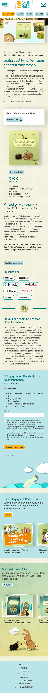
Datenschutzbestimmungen (16, 437)
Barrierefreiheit (24, 684)
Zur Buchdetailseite (13, 263)
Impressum (24, 671)
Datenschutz (24, 677)
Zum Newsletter (24, 665)
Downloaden (12, 119)
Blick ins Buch (16, 172)
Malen (29, 14)
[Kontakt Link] (43, 4)
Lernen (8, 514)
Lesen (20, 14)
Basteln (39, 14)
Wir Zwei (7, 585)
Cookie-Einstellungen (24, 687)
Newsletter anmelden (14, 447)
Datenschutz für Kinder (24, 681)
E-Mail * (6, 411)
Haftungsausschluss (24, 674)
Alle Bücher (8, 14)
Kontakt (24, 668)
